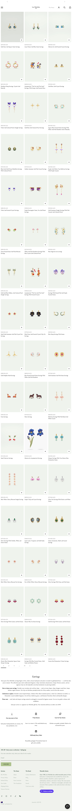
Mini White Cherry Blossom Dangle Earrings (12, 499)
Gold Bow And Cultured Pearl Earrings (34, 128)
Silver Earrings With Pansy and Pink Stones (59, 582)
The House (51, 7)
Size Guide (3, 783)
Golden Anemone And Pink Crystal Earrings (35, 169)
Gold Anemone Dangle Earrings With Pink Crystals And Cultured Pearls (58, 211)
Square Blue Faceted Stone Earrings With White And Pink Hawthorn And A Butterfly (59, 128)
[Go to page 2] (29, 666)
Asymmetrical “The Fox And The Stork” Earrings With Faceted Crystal (34, 293)
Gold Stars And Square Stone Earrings (10, 47)
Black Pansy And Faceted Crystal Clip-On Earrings (35, 335)
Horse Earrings (28, 417)
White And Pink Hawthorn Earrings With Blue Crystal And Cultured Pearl (35, 252)
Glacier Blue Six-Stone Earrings (32, 621)
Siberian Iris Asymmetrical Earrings (33, 458)
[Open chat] (67, 806)
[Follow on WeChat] (20, 796)
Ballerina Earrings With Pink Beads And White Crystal (58, 417)
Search (27, 783)
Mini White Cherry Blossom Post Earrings (11, 582)
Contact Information (31, 774)
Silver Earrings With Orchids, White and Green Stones (11, 541)
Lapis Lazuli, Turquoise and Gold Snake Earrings (34, 541)
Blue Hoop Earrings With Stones (56, 334)
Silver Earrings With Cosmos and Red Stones (12, 621)
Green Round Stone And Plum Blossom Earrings (10, 252)
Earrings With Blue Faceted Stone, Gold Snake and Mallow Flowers (35, 662)
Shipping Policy (5, 786)
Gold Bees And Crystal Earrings (56, 86)
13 (24, 666)
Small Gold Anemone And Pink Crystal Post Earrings (12, 335)
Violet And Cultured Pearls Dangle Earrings (12, 128)
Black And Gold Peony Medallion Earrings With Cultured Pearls (11, 170)
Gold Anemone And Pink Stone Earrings (58, 375)
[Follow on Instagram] (6, 796)
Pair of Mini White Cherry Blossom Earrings (36, 582)
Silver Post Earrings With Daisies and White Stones (59, 500)
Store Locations (17, 780)
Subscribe (6, 764)
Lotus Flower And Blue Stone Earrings (34, 47)
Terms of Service (5, 789)
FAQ (27, 777)
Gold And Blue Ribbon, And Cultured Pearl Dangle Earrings (12, 293)
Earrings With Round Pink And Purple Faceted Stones (57, 293)
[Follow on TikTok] (15, 796)
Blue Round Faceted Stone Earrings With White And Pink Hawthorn (35, 376)
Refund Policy (4, 780)
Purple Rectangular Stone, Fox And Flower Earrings (35, 211)
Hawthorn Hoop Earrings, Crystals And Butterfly (10, 87)
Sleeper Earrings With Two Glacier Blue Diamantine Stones (58, 459)
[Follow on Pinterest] (11, 796)
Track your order (30, 786)
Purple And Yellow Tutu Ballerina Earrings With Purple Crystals (58, 170)
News (15, 777)
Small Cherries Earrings (7, 458)
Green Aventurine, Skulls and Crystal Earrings (57, 541)
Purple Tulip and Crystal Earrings (33, 499)
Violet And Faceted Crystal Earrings (10, 210)
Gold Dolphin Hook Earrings (8, 375)
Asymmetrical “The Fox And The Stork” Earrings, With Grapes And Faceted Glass (35, 87)
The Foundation (17, 783)
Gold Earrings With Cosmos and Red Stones (59, 621)
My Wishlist (4, 774)
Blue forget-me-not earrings (55, 251)
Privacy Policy (4, 777)
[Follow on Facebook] (2, 796)
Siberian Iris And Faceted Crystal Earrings (58, 47)
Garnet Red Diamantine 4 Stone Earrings (58, 661)
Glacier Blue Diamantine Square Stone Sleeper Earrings (10, 662)
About (15, 774)
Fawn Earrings (4, 417)
